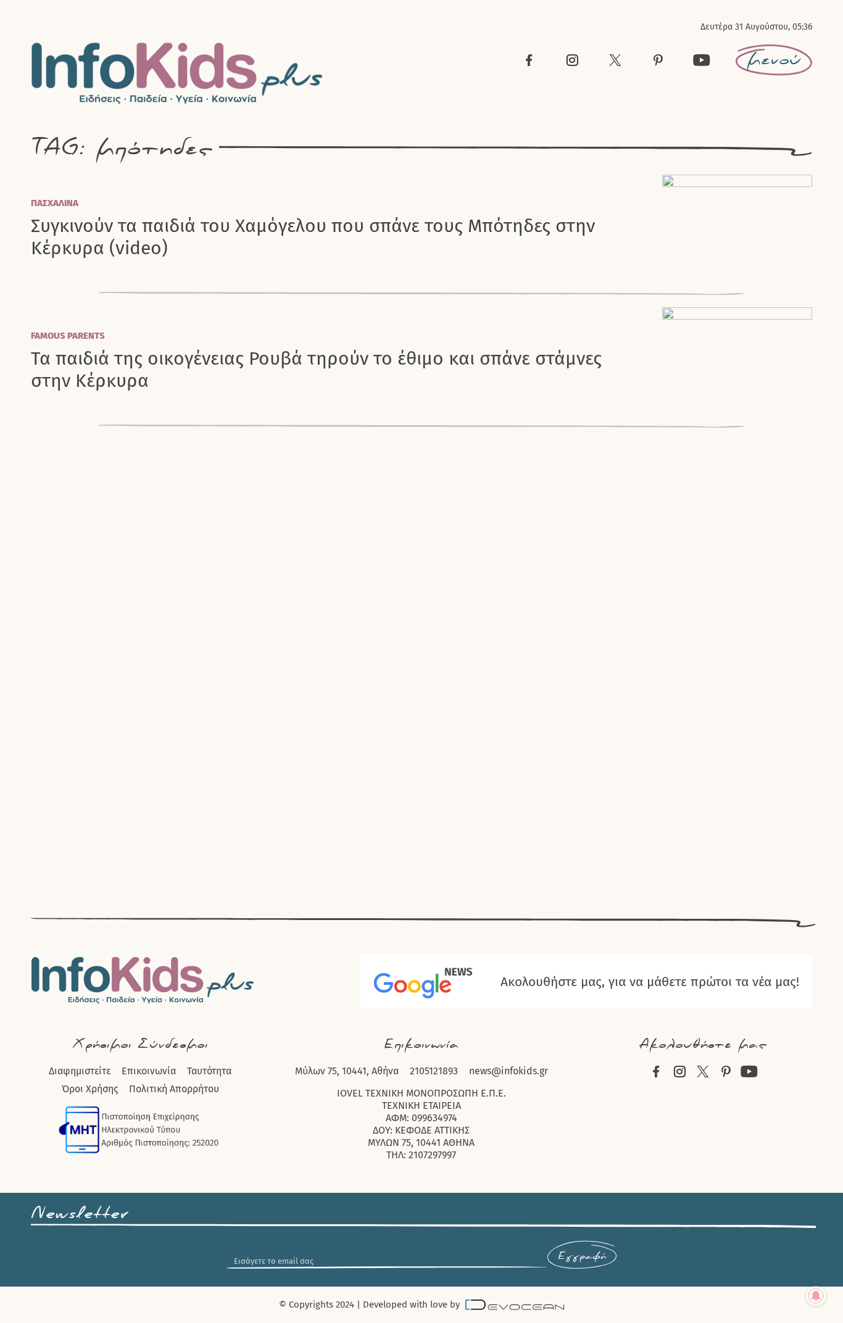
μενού (774, 59)
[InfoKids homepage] (177, 73)
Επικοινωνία (149, 1071)
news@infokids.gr (508, 1071)
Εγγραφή (582, 1256)
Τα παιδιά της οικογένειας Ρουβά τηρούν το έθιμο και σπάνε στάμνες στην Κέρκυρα (316, 369)
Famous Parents (68, 335)
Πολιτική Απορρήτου (174, 1089)
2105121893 (434, 1071)
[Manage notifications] (816, 1296)
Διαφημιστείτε (79, 1071)
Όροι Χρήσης (90, 1089)
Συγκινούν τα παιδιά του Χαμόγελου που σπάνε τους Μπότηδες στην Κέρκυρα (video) (313, 237)
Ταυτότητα (209, 1071)
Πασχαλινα (54, 203)
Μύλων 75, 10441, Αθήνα (347, 1071)
